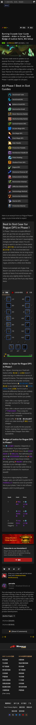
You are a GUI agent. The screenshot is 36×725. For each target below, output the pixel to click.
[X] (13, 714)
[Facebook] (9, 569)
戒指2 (22, 324)
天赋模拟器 (5, 690)
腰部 (23, 299)
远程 (25, 351)
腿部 (23, 305)
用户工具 (16, 703)
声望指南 (5, 677)
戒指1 (22, 318)
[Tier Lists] (6, 693)
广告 (29, 703)
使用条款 (21, 711)
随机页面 (22, 707)
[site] (4, 575)
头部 (13, 299)
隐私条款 (14, 711)
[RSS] (26, 714)
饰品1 (22, 331)
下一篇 (32, 637)
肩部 (13, 312)
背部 (13, 318)
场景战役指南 (6, 683)
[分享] (34, 2)
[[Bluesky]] (4, 569)
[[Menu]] (2, 2)
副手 (18, 351)
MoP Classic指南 (8, 656)
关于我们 (23, 703)
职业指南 (5, 660)
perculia (11, 43)
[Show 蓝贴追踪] (9, 621)
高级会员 (29, 707)
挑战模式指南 (6, 687)
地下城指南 (5, 666)
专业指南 (5, 663)
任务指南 (5, 673)
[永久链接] (18, 569)
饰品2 (22, 337)
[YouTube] (23, 714)
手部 (13, 337)
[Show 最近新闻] (9, 624)
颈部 (13, 305)
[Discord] (9, 714)
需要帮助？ (8, 703)
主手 (11, 351)
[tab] (5, 292)
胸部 (13, 324)
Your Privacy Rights (10, 707)
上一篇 (4, 637)
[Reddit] (14, 569)
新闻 (5, 28)
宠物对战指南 (6, 680)
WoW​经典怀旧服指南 (25, 656)
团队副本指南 (6, 670)
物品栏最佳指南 (23, 663)
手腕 (13, 331)
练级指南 (21, 673)
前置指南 (21, 660)
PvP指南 (21, 680)
